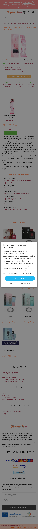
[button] (19, 283)
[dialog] (19, 264)
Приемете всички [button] (20, 278)
